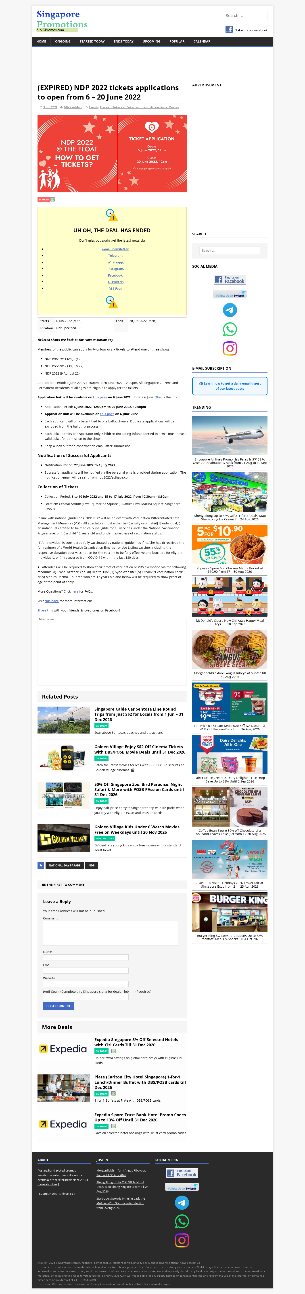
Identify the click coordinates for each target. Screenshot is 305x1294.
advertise (164, 1263)
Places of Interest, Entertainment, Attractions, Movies (139, 107)
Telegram (115, 255)
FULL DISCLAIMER (87, 1280)
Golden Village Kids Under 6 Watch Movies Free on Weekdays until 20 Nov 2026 (137, 829)
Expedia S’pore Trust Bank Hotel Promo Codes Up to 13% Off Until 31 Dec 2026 (140, 1117)
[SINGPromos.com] (152, 21)
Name (47, 952)
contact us (193, 1263)
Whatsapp (115, 262)
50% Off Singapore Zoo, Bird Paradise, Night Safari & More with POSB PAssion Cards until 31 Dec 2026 (139, 789)
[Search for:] (245, 16)
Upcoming (151, 41)
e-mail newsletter (115, 249)
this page (100, 397)
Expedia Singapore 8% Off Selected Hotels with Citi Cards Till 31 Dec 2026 (136, 1042)
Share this (45, 610)
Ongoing (63, 41)
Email (47, 965)
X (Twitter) (115, 282)
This (158, 397)
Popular (176, 41)
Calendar (202, 41)
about (154, 1263)
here (74, 591)
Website (49, 978)
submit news (178, 1263)
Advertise (67, 1194)
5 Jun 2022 (50, 107)
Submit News (48, 1194)
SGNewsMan (73, 107)
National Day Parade (65, 865)
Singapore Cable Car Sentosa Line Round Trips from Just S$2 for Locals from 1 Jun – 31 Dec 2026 (138, 714)
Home (41, 41)
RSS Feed (115, 288)
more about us (47, 1184)
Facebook (115, 275)
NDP (92, 865)
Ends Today (124, 41)
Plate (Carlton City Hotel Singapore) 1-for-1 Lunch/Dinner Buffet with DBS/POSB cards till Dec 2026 (140, 1082)
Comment (50, 918)
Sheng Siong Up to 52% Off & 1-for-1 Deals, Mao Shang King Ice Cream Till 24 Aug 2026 (122, 1187)
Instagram (115, 269)
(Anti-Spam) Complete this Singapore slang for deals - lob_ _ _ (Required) (97, 991)
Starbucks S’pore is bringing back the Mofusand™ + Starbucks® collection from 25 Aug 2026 (120, 1203)
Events (93, 107)
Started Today (92, 41)
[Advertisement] (152, 62)
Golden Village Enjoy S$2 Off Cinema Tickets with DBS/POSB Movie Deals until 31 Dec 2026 (139, 749)
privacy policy (141, 1263)
